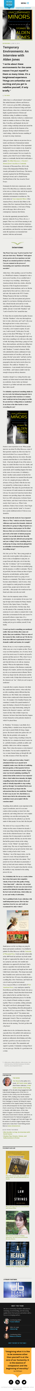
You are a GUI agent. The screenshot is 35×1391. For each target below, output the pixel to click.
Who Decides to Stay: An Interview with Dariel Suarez (16, 1133)
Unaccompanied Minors (15, 1066)
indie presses (24, 1062)
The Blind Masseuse (18, 1064)
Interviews (6, 43)
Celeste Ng (13, 1329)
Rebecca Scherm (15, 1336)
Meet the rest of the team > (17, 1343)
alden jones (7, 1062)
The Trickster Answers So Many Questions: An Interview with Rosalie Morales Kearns (17, 1237)
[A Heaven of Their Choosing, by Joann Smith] (17, 1253)
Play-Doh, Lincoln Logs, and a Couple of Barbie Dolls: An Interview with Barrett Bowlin (17, 1177)
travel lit (6, 1066)
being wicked (17, 1389)
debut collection (15, 1062)
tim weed (26, 1064)
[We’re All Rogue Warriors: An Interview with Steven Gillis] (17, 1193)
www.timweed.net (14, 1126)
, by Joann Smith (17, 1266)
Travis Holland (15, 1322)
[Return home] (9, 5)
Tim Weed (7, 95)
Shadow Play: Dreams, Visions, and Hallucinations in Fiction (15, 1137)
